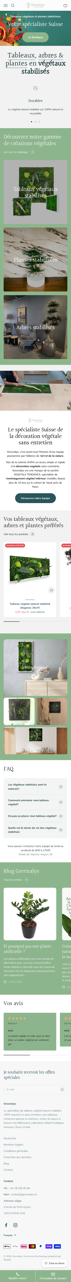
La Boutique (35, 37)
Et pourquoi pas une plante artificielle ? (27, 949)
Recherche (10, 1138)
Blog (6, 1163)
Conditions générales (16, 1151)
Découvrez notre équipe (35, 498)
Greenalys (30, 599)
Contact (8, 1169)
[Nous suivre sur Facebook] (6, 1225)
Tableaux (21, 55)
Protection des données (17, 1157)
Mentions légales (13, 1144)
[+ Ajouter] (51, 590)
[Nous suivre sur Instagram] (15, 1225)
